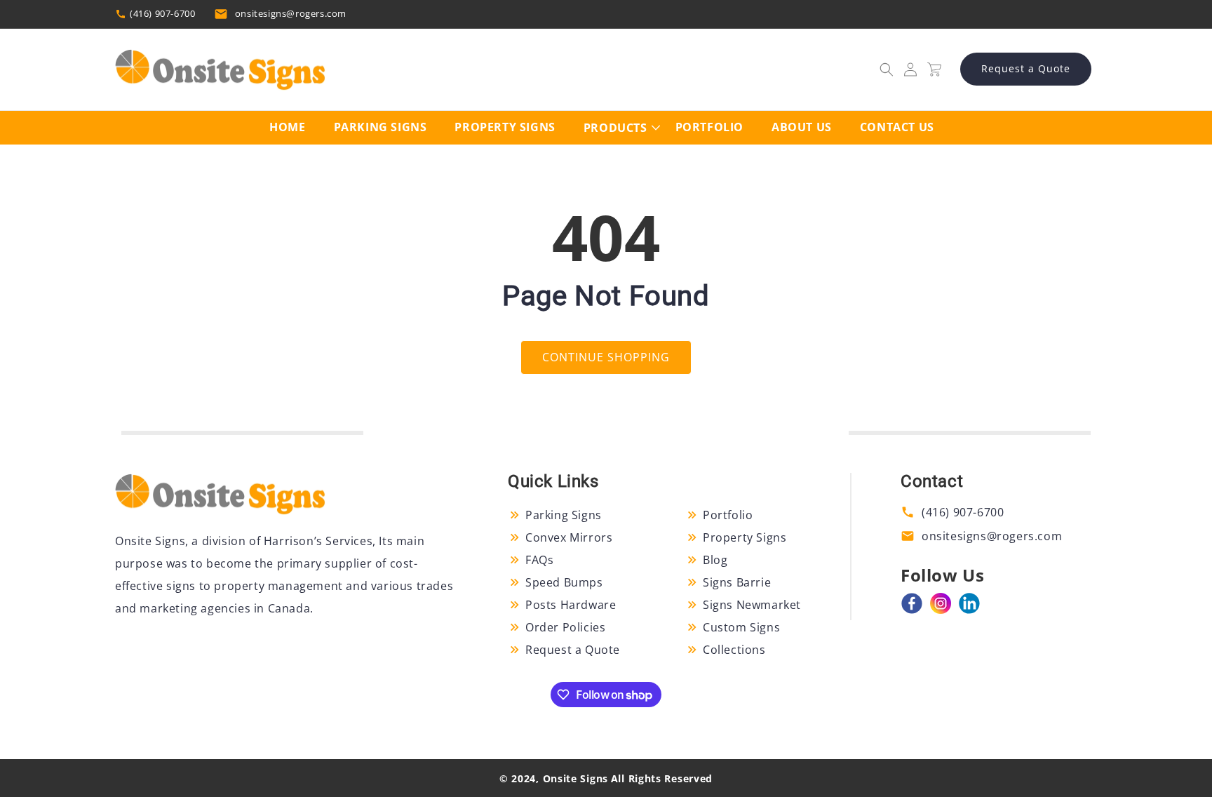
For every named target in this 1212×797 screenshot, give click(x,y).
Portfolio (728, 515)
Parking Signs (563, 515)
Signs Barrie (737, 582)
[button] (886, 69)
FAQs (539, 560)
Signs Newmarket (752, 604)
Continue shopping (606, 357)
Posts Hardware (570, 604)
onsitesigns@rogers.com (290, 13)
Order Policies (565, 627)
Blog (715, 560)
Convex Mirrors (568, 537)
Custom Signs (741, 627)
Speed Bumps (564, 582)
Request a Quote (1025, 68)
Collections (734, 649)
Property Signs (744, 537)
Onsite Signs (575, 778)
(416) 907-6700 (162, 13)
